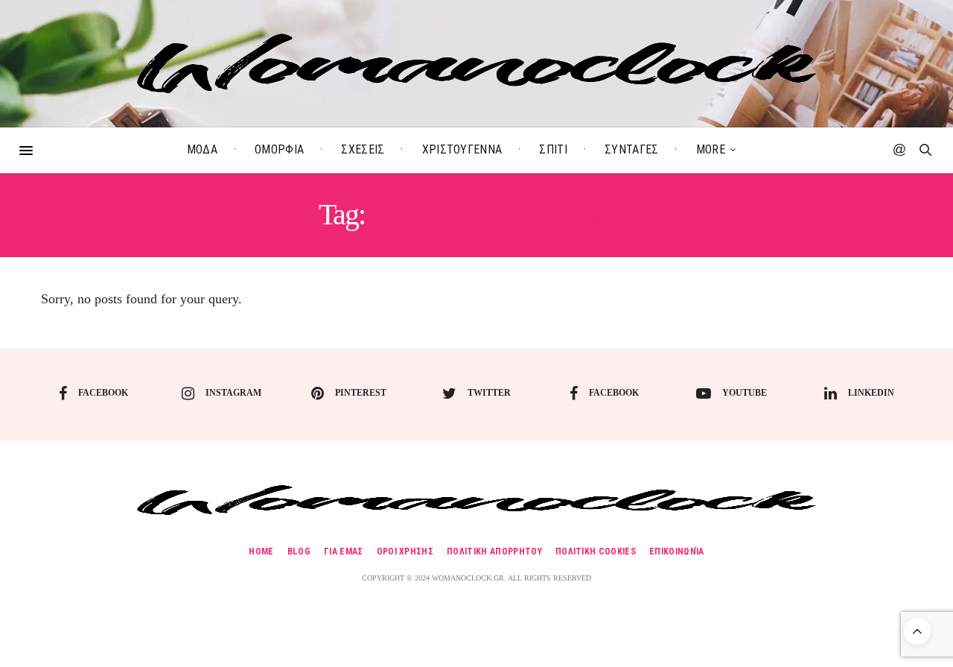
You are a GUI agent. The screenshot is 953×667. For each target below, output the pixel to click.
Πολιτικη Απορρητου (494, 551)
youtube (744, 393)
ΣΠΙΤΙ (553, 149)
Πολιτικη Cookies (595, 551)
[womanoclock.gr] (477, 63)
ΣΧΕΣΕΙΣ (362, 149)
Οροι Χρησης (405, 551)
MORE (710, 149)
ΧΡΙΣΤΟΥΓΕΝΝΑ (462, 149)
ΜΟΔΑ (202, 149)
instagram (233, 393)
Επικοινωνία (676, 551)
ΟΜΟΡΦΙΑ (279, 149)
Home (261, 551)
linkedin (871, 393)
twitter (489, 393)
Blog (298, 551)
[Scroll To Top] (917, 631)
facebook (103, 393)
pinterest (360, 393)
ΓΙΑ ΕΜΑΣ (343, 551)
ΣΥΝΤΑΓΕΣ (632, 149)
